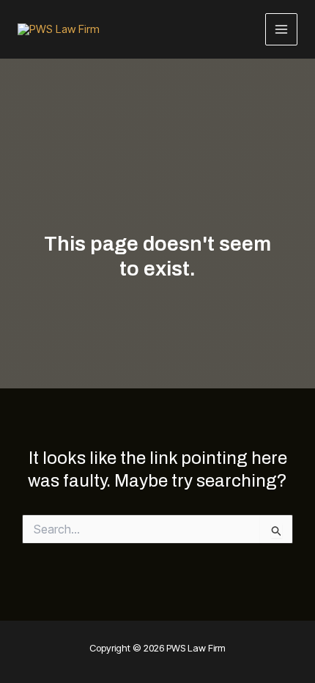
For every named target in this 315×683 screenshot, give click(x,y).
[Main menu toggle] (281, 29)
